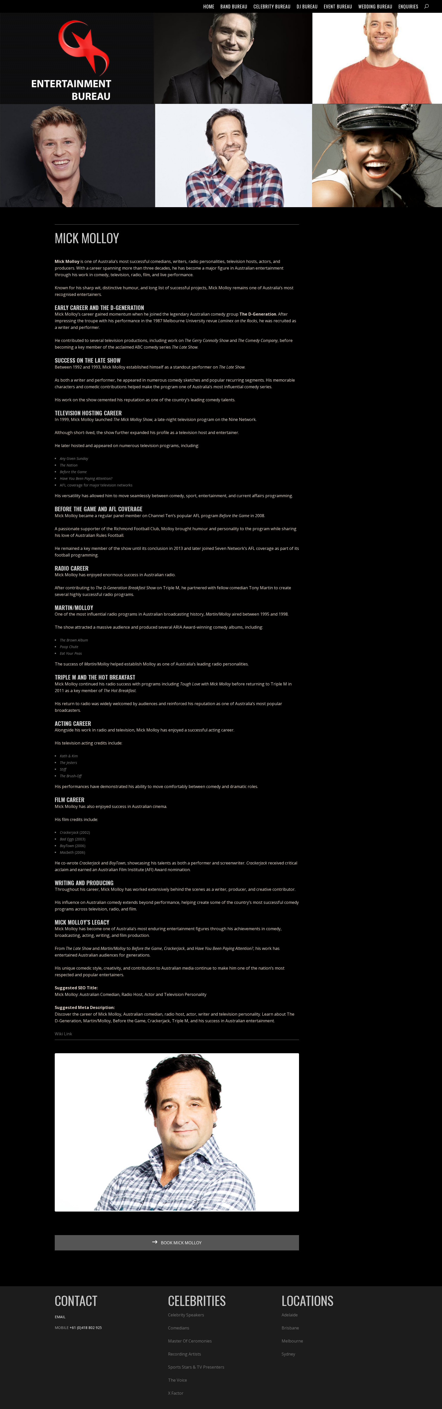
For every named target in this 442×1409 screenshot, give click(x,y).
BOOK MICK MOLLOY (181, 1243)
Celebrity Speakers (186, 1315)
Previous (48, 1132)
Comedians (178, 1328)
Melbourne (292, 1341)
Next (306, 1132)
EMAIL (60, 1316)
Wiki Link (63, 1034)
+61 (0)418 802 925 (86, 1327)
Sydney (288, 1354)
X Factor (175, 1393)
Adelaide (290, 1315)
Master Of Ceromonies (190, 1341)
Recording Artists (184, 1354)
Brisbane (290, 1328)
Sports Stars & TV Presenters (196, 1367)
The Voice (177, 1380)
